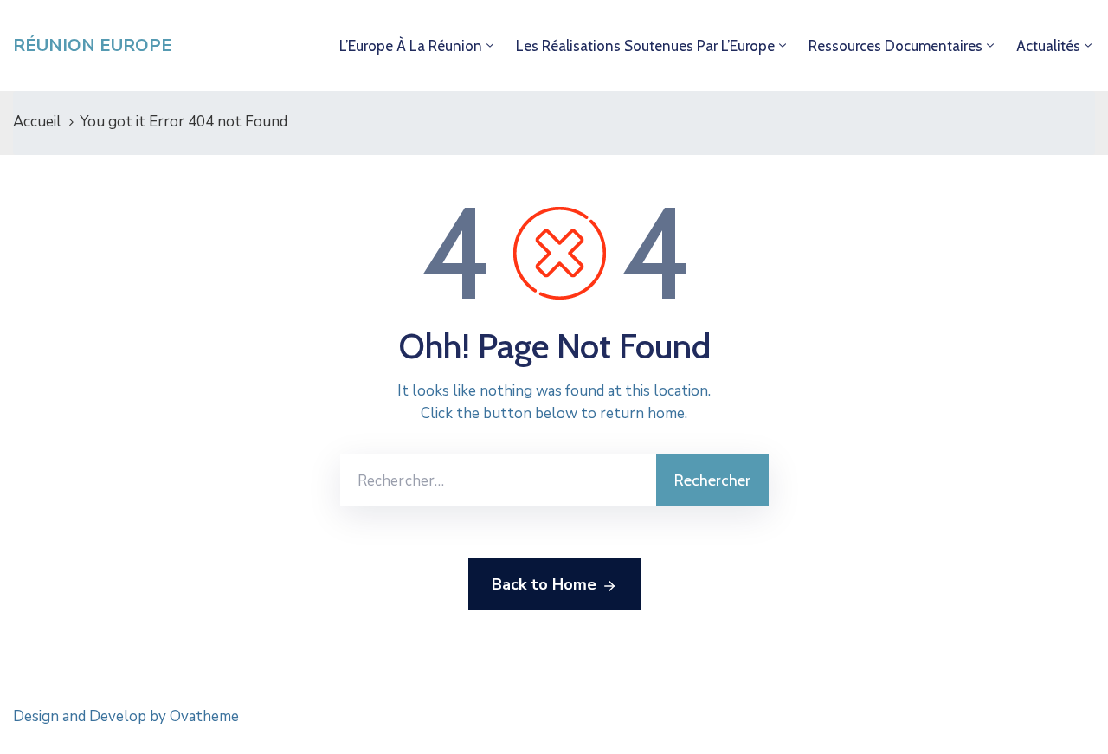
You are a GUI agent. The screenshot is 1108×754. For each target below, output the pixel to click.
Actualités (1048, 46)
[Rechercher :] (498, 480)
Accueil (37, 122)
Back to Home (544, 584)
